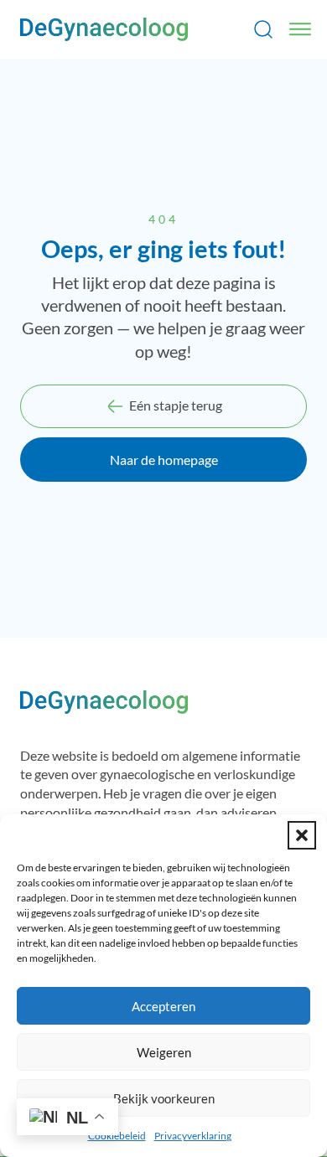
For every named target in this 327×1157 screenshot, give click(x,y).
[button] (301, 835)
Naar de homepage (164, 459)
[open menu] (300, 29)
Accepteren (163, 1006)
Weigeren (164, 1052)
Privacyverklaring (192, 1135)
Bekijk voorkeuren (164, 1098)
